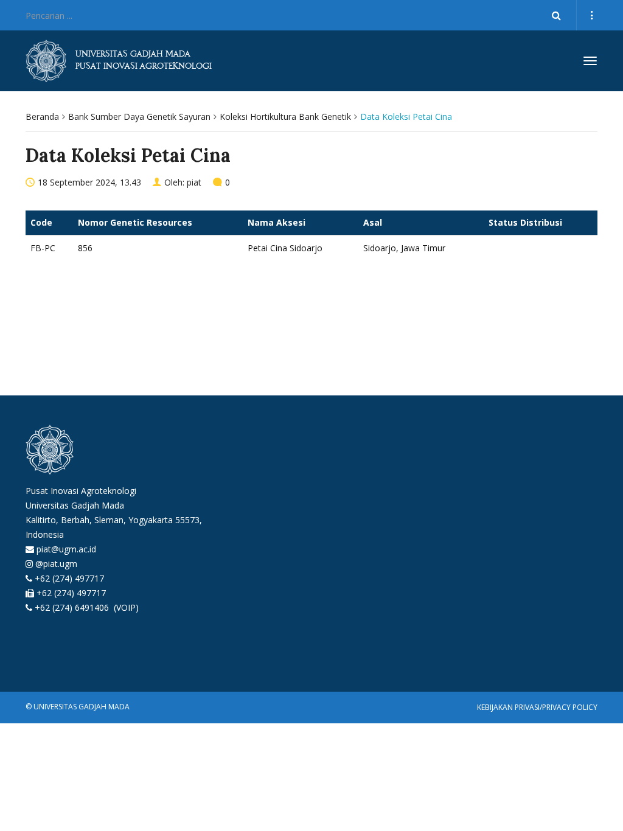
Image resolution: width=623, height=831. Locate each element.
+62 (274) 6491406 (73, 607)
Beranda (42, 116)
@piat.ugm (56, 563)
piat (194, 182)
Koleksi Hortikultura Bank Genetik (285, 116)
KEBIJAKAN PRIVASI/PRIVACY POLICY (537, 707)
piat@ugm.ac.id (66, 549)
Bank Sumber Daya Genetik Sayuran (139, 116)
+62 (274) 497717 (69, 578)
